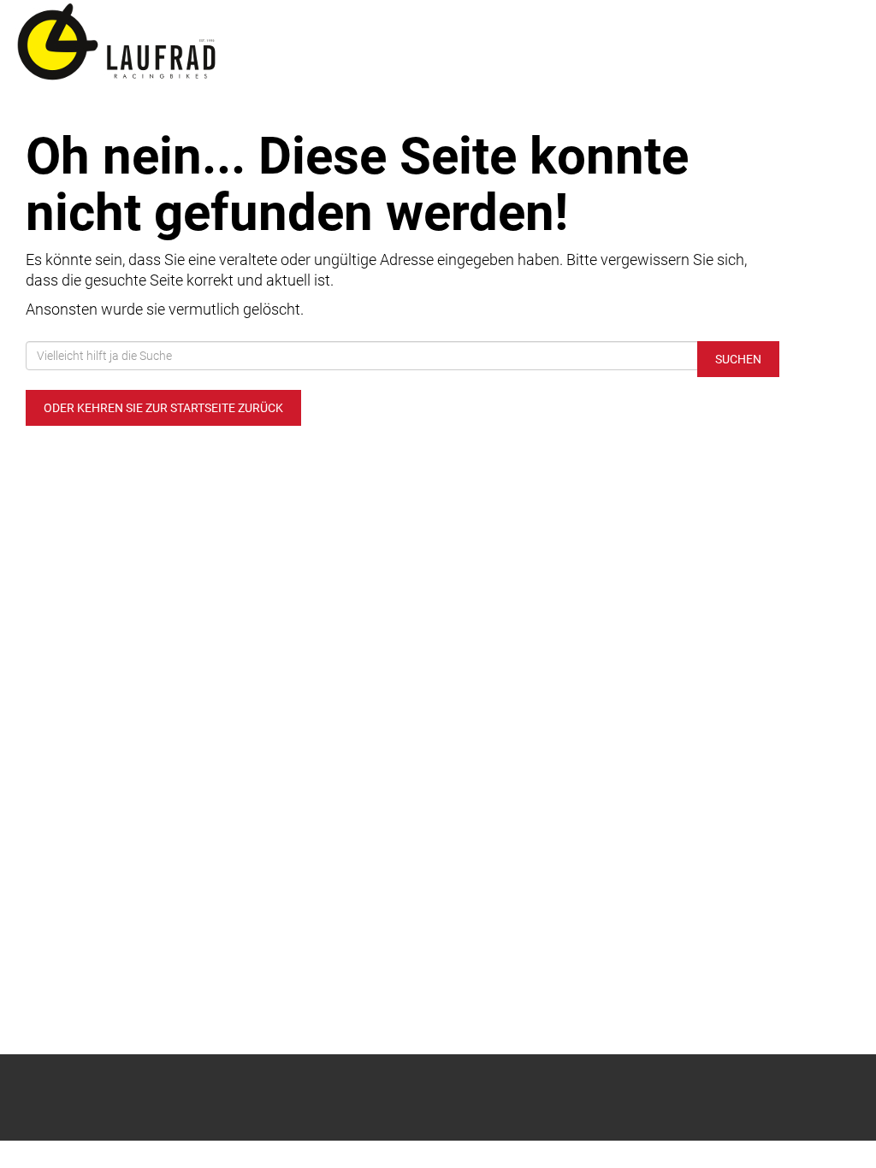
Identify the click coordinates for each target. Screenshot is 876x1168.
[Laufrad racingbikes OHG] (182, 43)
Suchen (738, 359)
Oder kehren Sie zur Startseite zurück (163, 408)
